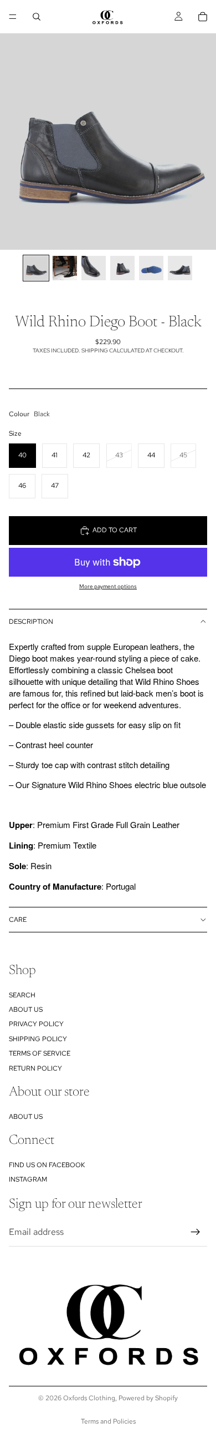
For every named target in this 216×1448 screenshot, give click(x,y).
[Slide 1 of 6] (36, 268)
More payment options (108, 586)
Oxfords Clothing (89, 1398)
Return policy (35, 1068)
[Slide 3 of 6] (93, 268)
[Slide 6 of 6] (180, 268)
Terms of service (39, 1053)
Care (18, 919)
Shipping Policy (38, 1039)
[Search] (36, 16)
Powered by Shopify (148, 1398)
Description (31, 621)
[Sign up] (195, 1232)
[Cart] (203, 16)
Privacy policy (36, 1024)
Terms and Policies (108, 1421)
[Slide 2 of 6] (65, 268)
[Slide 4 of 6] (122, 268)
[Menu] (12, 16)
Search (22, 995)
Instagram (28, 1179)
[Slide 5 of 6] (151, 268)
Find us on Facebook (47, 1165)
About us (26, 1009)
